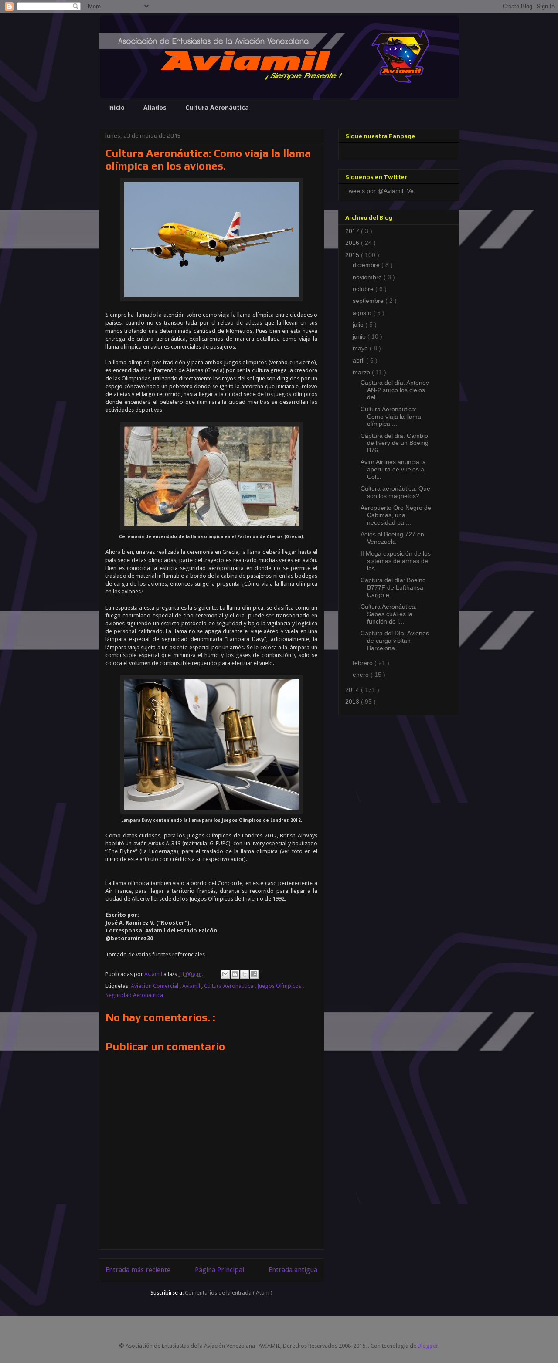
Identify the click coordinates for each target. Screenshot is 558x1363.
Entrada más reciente (137, 1270)
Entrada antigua (293, 1270)
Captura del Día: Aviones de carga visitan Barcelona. (395, 640)
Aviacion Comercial (155, 986)
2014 (353, 689)
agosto (363, 312)
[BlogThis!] (235, 974)
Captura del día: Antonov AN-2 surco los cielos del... (395, 390)
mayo (361, 348)
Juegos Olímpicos (280, 986)
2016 (353, 242)
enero (362, 674)
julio (359, 324)
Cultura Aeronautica (229, 986)
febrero (363, 662)
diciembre (367, 264)
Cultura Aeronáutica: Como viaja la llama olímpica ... (391, 416)
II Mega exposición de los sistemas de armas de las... (396, 561)
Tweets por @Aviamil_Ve (379, 190)
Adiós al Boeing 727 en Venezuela (392, 538)
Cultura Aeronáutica (217, 107)
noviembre (368, 277)
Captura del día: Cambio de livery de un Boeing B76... (395, 443)
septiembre (369, 300)
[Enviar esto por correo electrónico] (225, 974)
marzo (362, 372)
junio (360, 336)
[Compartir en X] (244, 974)
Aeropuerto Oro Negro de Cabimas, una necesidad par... (396, 515)
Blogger (428, 1346)
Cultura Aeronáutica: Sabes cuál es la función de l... (389, 614)
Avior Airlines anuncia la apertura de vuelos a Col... (393, 469)
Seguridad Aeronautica (134, 995)
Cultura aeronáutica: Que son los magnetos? (395, 492)
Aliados (155, 107)
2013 (353, 701)
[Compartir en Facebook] (254, 974)
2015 (353, 254)
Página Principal (219, 1270)
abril (359, 360)
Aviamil (191, 986)
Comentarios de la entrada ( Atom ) (228, 1292)
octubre (364, 288)
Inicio (116, 107)
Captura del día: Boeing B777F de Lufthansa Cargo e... (393, 587)
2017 (353, 230)
